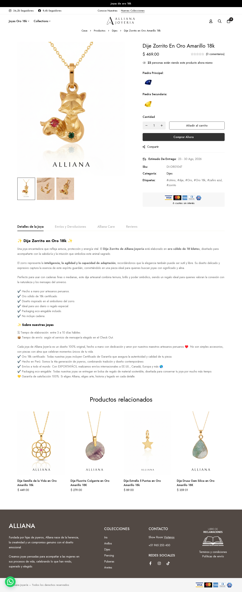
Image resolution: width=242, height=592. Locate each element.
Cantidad (149, 117)
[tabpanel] (121, 308)
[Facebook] (150, 563)
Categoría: (150, 173)
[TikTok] (168, 563)
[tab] (30, 227)
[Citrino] (148, 104)
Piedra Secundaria (155, 94)
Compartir (153, 147)
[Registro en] (210, 21)
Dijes (114, 31)
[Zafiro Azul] (148, 83)
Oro (189, 180)
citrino (172, 180)
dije (181, 180)
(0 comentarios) (215, 54)
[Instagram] (159, 563)
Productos (99, 31)
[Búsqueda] (219, 21)
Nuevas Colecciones (133, 11)
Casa (84, 31)
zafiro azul (215, 180)
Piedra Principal (153, 73)
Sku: (145, 167)
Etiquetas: (149, 180)
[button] (10, 581)
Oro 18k (201, 180)
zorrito (172, 185)
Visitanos (169, 537)
